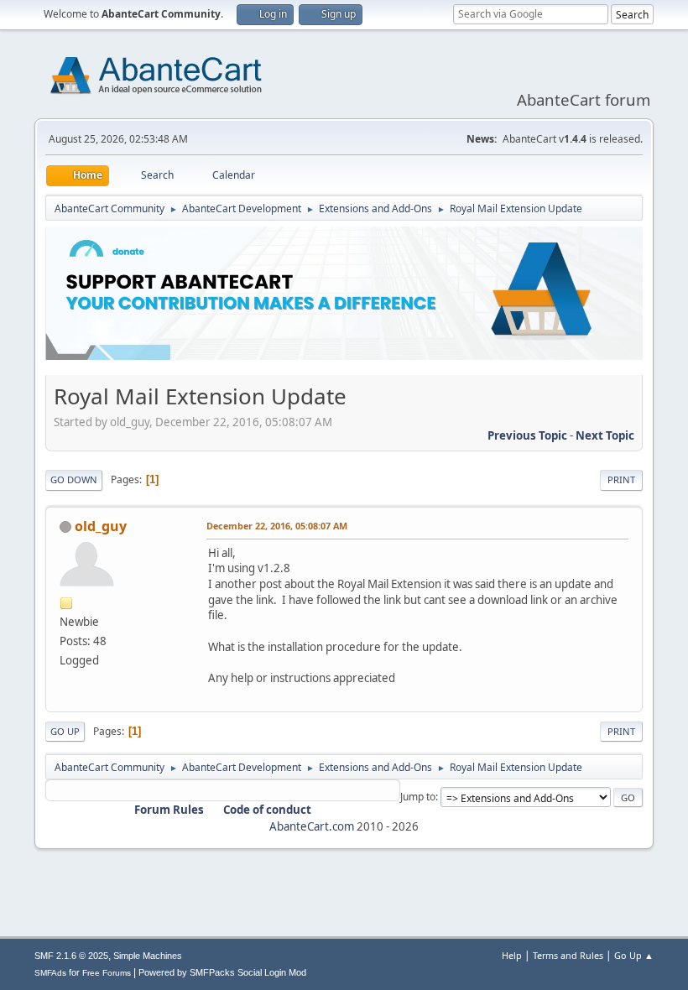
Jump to (417, 796)
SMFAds (50, 972)
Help (512, 955)
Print (621, 479)
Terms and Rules (568, 955)
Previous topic (527, 435)
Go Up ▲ (634, 955)
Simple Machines (147, 956)
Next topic (605, 435)
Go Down (73, 479)
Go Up (65, 731)
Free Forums (106, 972)
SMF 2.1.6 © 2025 (71, 956)
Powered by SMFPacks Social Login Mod (222, 972)
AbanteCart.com (311, 826)
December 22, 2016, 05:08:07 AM (276, 525)
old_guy (101, 526)
